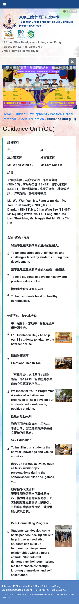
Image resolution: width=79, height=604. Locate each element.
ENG (73, 11)
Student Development (31, 114)
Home (7, 114)
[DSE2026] (39, 86)
